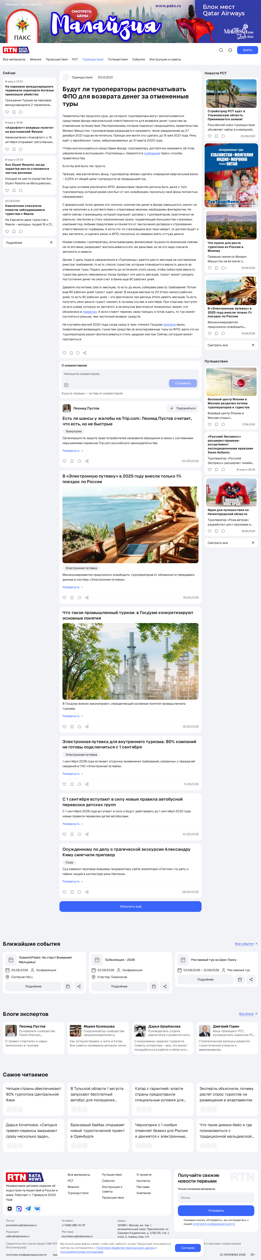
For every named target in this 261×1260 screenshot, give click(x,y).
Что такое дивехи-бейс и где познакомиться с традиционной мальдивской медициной (226, 1133)
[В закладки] (14, 112)
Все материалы (14, 59)
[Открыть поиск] (221, 50)
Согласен (188, 1248)
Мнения (35, 59)
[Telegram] (28, 1209)
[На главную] (16, 50)
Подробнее (33, 986)
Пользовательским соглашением (81, 1252)
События (138, 59)
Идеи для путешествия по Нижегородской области (228, 512)
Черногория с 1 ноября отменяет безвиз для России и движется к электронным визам (161, 1133)
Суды (69, 862)
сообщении (152, 153)
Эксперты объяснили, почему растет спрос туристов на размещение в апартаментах (227, 1094)
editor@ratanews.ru (17, 1236)
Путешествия (118, 59)
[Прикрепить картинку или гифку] (66, 385)
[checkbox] (180, 1220)
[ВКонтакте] (37, 1209)
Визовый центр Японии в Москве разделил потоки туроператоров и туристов (229, 403)
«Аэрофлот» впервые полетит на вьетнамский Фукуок (29, 129)
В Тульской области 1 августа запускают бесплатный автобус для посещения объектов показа (97, 1097)
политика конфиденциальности (26, 1254)
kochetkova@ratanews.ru (21, 1225)
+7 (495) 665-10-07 (73, 1225)
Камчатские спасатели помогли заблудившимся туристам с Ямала (25, 210)
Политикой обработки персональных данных (125, 1247)
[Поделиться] (85, 353)
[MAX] (19, 1209)
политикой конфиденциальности (214, 1224)
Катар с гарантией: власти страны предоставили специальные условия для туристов (159, 1097)
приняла (169, 325)
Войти (247, 50)
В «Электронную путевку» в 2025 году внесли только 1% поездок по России (230, 312)
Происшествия (57, 59)
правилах (90, 312)
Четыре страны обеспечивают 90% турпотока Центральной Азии (33, 1094)
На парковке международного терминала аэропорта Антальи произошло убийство (29, 90)
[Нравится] (7, 112)
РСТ (75, 59)
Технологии (74, 431)
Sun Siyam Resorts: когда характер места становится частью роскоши (27, 169)
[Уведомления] (230, 50)
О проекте (144, 1175)
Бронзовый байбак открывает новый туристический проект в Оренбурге (98, 1130)
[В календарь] (68, 986)
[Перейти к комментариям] (20, 112)
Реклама (143, 1187)
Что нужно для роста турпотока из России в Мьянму (225, 247)
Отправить (216, 1211)
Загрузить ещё (130, 906)
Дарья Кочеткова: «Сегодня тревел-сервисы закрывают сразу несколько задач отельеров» (31, 1133)
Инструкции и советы (165, 59)
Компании (144, 1193)
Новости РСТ (216, 73)
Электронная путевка (81, 568)
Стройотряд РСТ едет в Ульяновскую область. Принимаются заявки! (226, 115)
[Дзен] (10, 1209)
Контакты (143, 1181)
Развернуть (71, 451)
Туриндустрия (93, 59)
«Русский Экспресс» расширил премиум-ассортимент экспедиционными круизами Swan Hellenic (230, 444)
